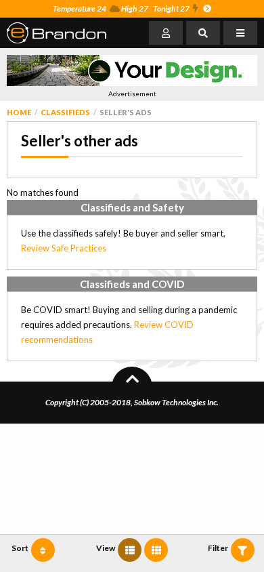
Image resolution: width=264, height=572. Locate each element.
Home (19, 112)
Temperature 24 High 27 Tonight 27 (121, 8)
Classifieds (65, 112)
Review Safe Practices (63, 248)
